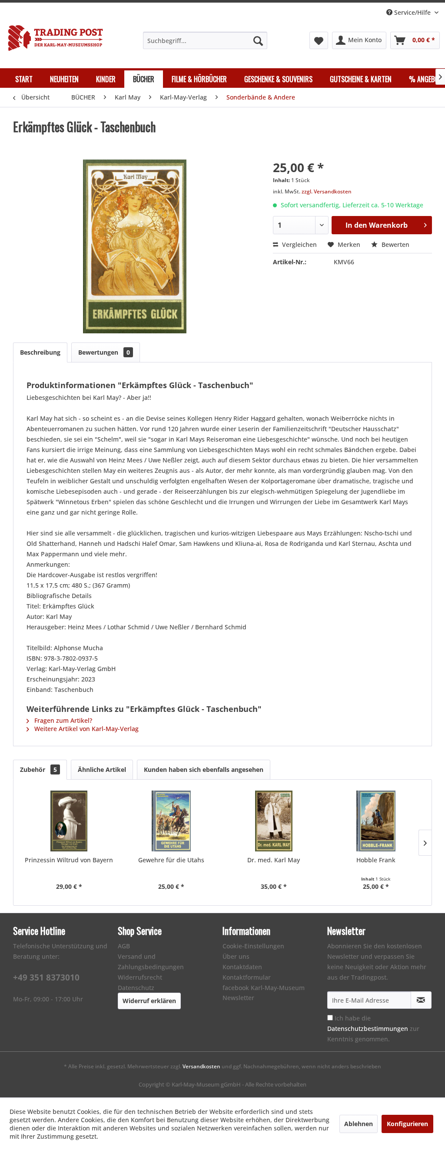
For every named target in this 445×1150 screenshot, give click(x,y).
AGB (124, 946)
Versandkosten (201, 1066)
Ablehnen (358, 1124)
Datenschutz (136, 988)
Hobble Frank (375, 860)
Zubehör (38, 769)
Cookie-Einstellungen (253, 946)
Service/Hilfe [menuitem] (412, 12)
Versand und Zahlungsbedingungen (151, 961)
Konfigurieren (407, 1124)
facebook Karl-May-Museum (263, 988)
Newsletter (238, 998)
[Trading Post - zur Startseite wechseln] (55, 39)
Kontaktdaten (242, 967)
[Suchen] (258, 40)
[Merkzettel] (318, 40)
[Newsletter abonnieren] (421, 1000)
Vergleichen (298, 244)
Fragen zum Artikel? (62, 720)
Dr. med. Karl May (273, 860)
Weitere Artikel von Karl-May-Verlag (86, 729)
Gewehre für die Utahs (171, 860)
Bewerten (394, 244)
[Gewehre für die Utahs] (171, 821)
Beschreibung (40, 352)
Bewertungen (104, 352)
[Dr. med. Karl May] (274, 821)
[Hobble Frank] (376, 821)
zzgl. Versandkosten (327, 191)
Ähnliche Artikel (102, 769)
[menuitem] (205, 40)
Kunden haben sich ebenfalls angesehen (203, 769)
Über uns (235, 956)
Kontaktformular (246, 977)
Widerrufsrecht (140, 977)
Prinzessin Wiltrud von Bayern (69, 860)
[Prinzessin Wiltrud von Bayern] (69, 821)
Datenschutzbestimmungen (367, 1028)
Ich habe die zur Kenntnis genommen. (373, 1028)
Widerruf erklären (149, 1001)
